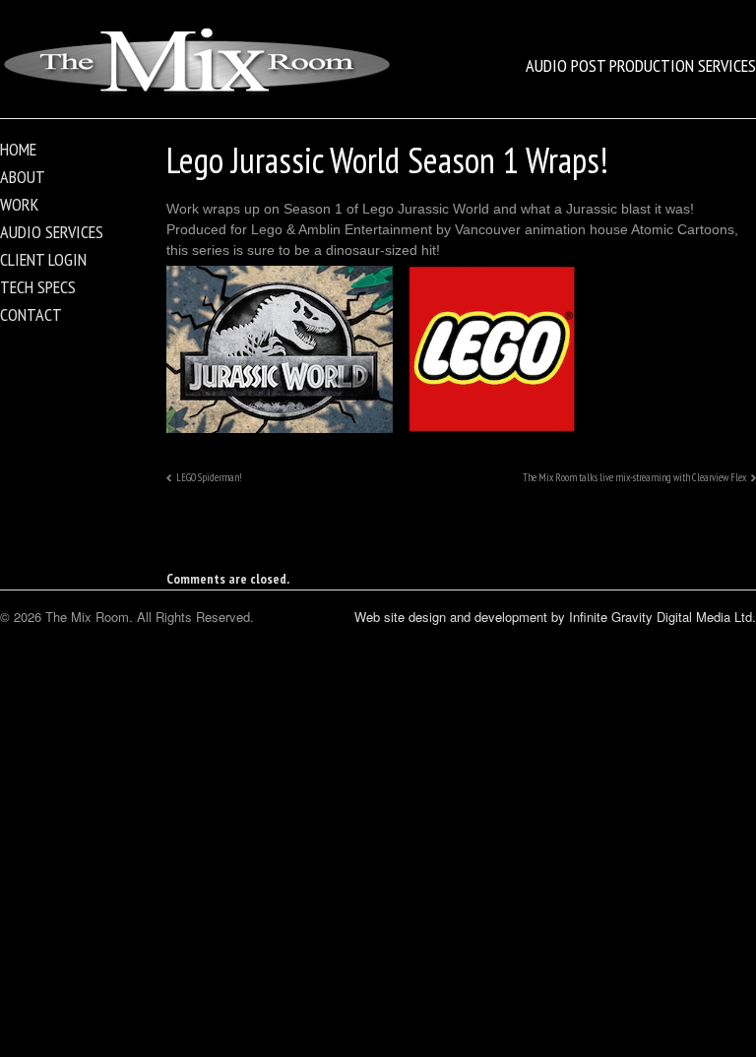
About (22, 176)
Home (18, 149)
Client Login (43, 259)
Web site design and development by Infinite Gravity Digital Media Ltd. (555, 616)
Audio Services (51, 231)
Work (19, 204)
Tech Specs (38, 287)
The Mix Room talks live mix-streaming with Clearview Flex (634, 477)
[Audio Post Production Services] (197, 94)
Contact (31, 314)
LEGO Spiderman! (209, 477)
